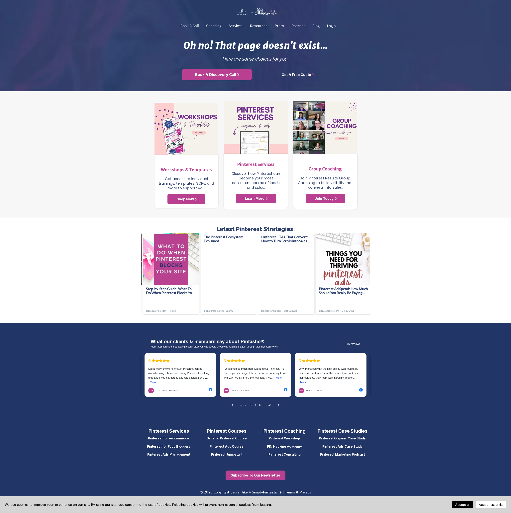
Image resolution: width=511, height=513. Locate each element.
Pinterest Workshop (284, 438)
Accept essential (491, 505)
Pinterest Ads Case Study (342, 446)
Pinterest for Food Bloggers (168, 446)
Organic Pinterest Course (226, 438)
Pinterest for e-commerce (168, 438)
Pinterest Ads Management (168, 454)
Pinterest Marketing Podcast (342, 454)
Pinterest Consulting (284, 454)
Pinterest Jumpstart (226, 454)
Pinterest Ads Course (227, 446)
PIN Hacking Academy (284, 446)
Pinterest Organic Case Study (342, 438)
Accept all (462, 505)
